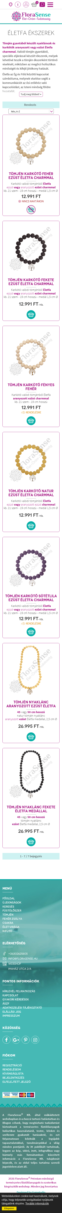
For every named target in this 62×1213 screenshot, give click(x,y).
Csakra (7, 922)
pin (26, 1040)
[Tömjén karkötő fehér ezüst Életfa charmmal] (31, 143)
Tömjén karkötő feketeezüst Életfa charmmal (31, 282)
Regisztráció (12, 1065)
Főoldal (8, 898)
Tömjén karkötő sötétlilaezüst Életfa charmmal (31, 598)
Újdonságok (11, 902)
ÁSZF (5, 1003)
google (16, 1040)
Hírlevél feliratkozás (18, 991)
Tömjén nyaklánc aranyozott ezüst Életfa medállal (31, 704)
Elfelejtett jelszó (16, 1081)
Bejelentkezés (13, 1077)
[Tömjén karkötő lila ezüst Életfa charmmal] (31, 565)
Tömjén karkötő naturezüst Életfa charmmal (31, 493)
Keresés (8, 906)
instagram (35, 1040)
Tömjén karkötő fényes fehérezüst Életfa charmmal (31, 387)
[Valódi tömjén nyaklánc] (31, 776)
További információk (37, 1203)
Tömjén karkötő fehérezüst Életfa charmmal (31, 176)
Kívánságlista (12, 1073)
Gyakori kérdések (15, 999)
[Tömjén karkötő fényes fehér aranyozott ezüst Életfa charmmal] (31, 354)
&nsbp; (26, 4)
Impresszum (11, 1015)
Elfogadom (9, 1208)
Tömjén (7, 914)
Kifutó (7, 931)
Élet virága (10, 927)
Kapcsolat (10, 995)
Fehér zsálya (12, 918)
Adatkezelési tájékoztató (22, 1007)
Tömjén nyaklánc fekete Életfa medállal (31, 809)
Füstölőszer (11, 910)
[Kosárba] (31, 209)
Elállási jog (11, 1011)
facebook (6, 1040)
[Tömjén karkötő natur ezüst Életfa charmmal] (31, 460)
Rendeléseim (11, 1069)
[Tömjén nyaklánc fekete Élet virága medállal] (31, 671)
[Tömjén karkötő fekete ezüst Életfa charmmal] (31, 249)
